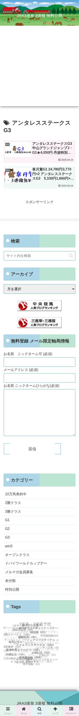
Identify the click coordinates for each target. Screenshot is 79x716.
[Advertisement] (39, 67)
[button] (71, 255)
